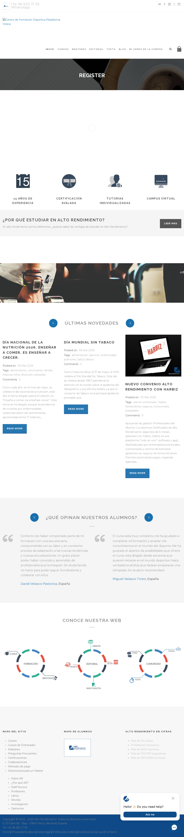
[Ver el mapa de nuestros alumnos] (77, 747)
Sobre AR (17, 778)
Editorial (96, 49)
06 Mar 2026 (25, 365)
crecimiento (35, 370)
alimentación (18, 370)
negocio (147, 406)
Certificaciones (17, 757)
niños (16, 374)
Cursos (63, 49)
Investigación (19, 804)
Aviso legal (43, 832)
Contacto (111, 832)
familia (48, 370)
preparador (132, 410)
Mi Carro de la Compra (146, 49)
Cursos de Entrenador (21, 745)
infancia (7, 374)
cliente (137, 402)
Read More (15, 428)
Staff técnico (19, 787)
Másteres (79, 49)
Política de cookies (64, 832)
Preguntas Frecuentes (22, 753)
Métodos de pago (19, 766)
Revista (15, 799)
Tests (111, 49)
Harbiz (162, 402)
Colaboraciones (17, 762)
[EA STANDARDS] (92, 772)
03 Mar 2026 (148, 397)
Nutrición (27, 374)
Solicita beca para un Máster (25, 770)
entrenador (150, 402)
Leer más (170, 223)
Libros (15, 795)
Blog (122, 49)
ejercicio (94, 355)
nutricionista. (161, 406)
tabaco (89, 359)
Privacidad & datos (23, 832)
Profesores (18, 791)
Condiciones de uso (91, 832)
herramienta (133, 406)
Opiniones (17, 808)
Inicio (50, 49)
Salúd (80, 359)
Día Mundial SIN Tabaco (89, 342)
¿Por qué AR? (20, 782)
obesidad (39, 374)
